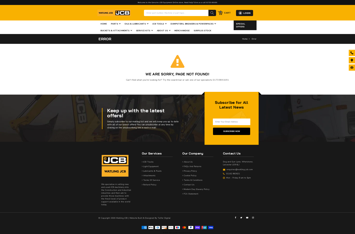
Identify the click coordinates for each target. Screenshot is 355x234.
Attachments (149, 175)
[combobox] (176, 13)
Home (245, 39)
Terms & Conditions (193, 180)
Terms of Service (151, 180)
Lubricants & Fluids (152, 171)
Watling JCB (173, 233)
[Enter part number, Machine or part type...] (212, 13)
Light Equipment (151, 166)
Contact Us (188, 184)
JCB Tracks (148, 162)
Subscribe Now (231, 131)
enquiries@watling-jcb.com (240, 169)
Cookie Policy (189, 175)
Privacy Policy (190, 171)
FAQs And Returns (192, 166)
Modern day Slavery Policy (196, 189)
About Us (188, 162)
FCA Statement (190, 194)
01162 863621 (233, 173)
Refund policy (149, 184)
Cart (225, 12)
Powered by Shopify (185, 233)
